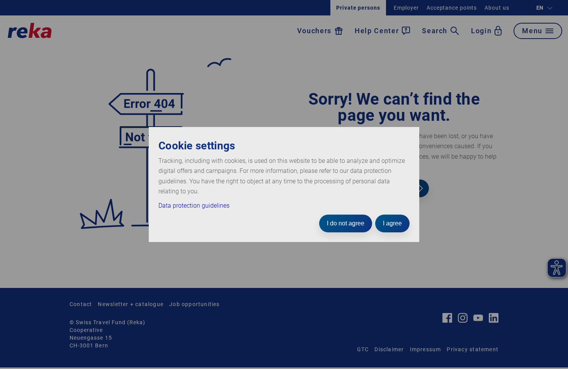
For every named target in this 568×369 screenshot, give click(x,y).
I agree (392, 223)
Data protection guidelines (194, 205)
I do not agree (345, 223)
